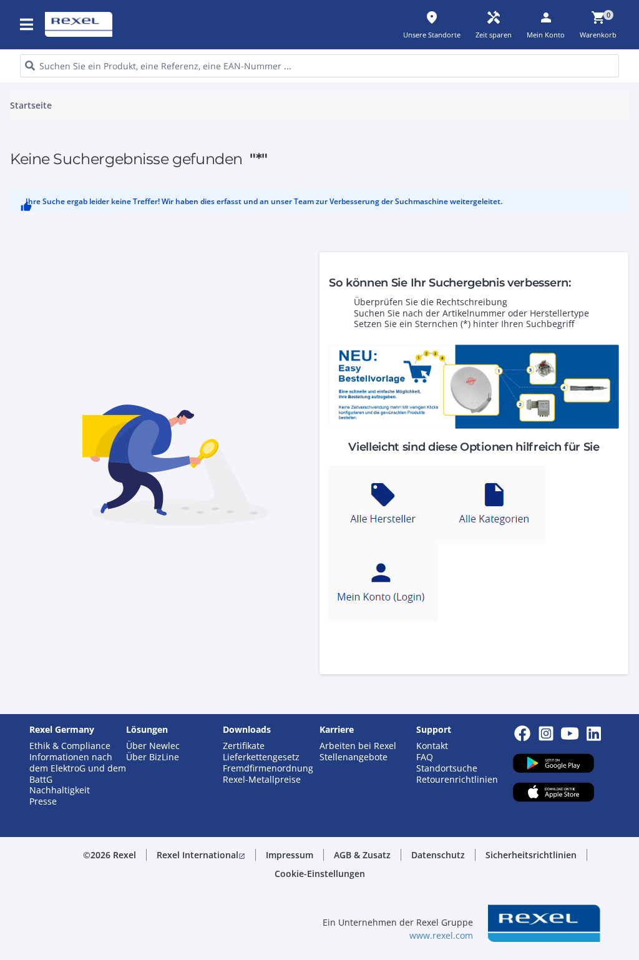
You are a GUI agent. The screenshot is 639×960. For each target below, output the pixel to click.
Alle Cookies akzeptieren (446, 396)
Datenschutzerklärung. (202, 161)
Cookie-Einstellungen (205, 345)
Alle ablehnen (345, 396)
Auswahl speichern (193, 396)
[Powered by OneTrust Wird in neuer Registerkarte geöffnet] (461, 433)
